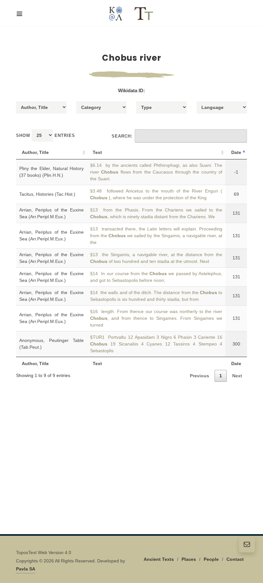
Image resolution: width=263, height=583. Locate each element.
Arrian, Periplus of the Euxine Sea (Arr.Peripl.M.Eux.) (51, 213)
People (211, 559)
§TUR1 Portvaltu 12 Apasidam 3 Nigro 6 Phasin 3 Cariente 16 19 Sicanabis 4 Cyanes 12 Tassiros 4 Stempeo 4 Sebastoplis (156, 344)
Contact (235, 559)
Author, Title (35, 152)
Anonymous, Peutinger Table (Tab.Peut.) (51, 344)
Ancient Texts (159, 559)
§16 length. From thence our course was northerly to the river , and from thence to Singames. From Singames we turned (156, 318)
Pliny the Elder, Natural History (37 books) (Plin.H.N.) (51, 172)
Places (189, 559)
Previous (199, 375)
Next (237, 375)
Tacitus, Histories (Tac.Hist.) (47, 194)
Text (97, 152)
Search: (122, 136)
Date (236, 152)
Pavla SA (25, 568)
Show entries (45, 135)
